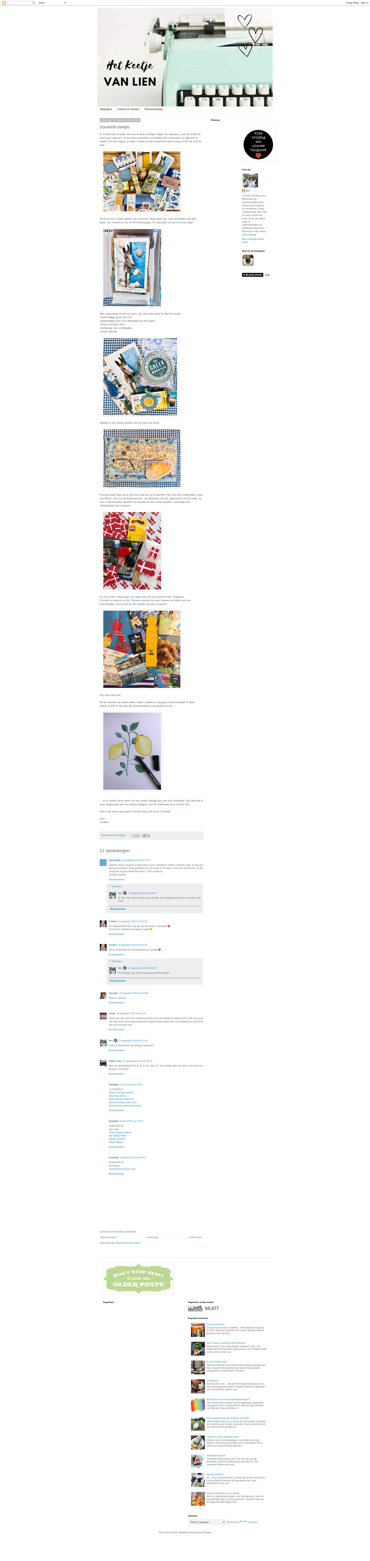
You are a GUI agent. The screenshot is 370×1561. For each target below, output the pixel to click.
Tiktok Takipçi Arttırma (120, 1132)
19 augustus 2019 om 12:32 (133, 1040)
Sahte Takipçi (116, 1142)
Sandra (113, 921)
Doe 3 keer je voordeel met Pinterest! (226, 1343)
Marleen (135, 600)
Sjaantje (113, 993)
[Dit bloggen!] (137, 835)
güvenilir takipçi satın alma (123, 1102)
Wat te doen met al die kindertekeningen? (228, 1399)
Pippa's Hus (115, 1061)
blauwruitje (115, 860)
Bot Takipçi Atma (117, 1135)
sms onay (114, 1129)
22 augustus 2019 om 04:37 (137, 1061)
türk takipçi (114, 1165)
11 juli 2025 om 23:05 (131, 1084)
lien (120, 893)
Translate (252, 1522)
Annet (112, 1013)
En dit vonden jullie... (217, 1361)
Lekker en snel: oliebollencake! (223, 1437)
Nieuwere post (108, 1237)
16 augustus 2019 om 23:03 (132, 945)
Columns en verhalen (128, 109)
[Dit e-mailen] (134, 835)
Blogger (207, 1532)
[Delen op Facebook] (145, 835)
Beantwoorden (116, 879)
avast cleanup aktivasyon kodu (125, 1105)
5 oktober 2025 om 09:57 (133, 1157)
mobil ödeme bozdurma (121, 1099)
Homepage (152, 1237)
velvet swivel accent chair (122, 1169)
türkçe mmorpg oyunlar (121, 1092)
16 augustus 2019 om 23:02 (132, 921)
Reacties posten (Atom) (128, 1243)
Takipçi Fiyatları (117, 1139)
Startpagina (106, 109)
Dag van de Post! (216, 1324)
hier (187, 804)
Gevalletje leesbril (216, 1455)
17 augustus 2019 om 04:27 (142, 893)
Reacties (117, 886)
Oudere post (195, 1237)
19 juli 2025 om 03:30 (131, 1121)
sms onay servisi (117, 1096)
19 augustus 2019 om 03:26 (131, 1013)
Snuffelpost (212, 1380)
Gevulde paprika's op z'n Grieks (223, 1493)
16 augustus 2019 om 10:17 (136, 860)
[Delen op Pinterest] (148, 835)
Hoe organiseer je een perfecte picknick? (228, 1418)
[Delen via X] (141, 835)
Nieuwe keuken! (215, 1474)
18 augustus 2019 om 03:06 (133, 993)
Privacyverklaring (154, 109)
